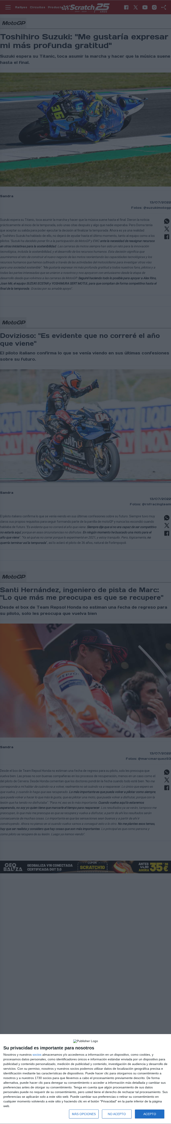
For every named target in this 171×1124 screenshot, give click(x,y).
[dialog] (85, 1079)
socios (37, 1054)
